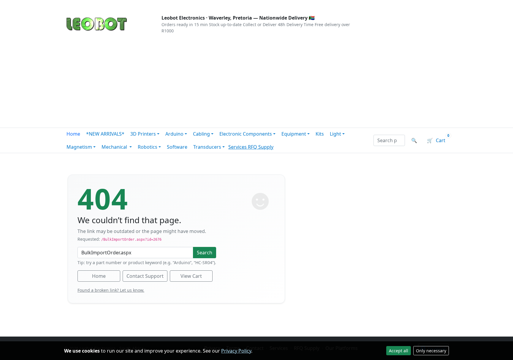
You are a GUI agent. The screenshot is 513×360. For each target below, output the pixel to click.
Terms (216, 4)
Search (204, 252)
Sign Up (439, 4)
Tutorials (75, 4)
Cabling (201, 134)
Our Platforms (161, 4)
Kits (320, 134)
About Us (102, 4)
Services (238, 147)
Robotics (147, 147)
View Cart (191, 276)
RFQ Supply (260, 147)
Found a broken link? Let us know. (110, 290)
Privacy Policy (236, 351)
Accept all (398, 350)
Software (177, 147)
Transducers (207, 147)
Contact (129, 4)
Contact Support (145, 276)
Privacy (193, 4)
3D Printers (143, 134)
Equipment (293, 134)
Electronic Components (245, 134)
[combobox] (389, 140)
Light (335, 134)
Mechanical (115, 147)
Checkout (386, 4)
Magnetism (79, 147)
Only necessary (431, 350)
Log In (413, 4)
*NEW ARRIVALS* (105, 134)
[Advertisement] (256, 83)
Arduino (174, 134)
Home (73, 134)
